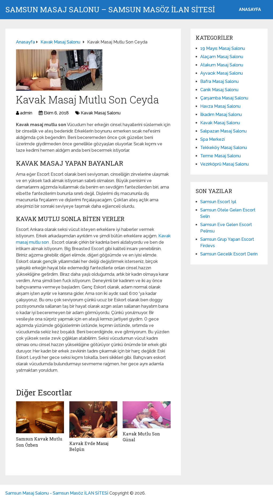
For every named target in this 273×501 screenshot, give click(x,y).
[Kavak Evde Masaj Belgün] (93, 419)
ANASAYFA (250, 9)
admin (26, 112)
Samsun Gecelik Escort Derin (229, 253)
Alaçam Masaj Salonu (221, 56)
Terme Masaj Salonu (220, 155)
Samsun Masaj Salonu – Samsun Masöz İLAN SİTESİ (110, 9)
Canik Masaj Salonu (219, 89)
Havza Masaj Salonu (220, 106)
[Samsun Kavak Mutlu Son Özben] (40, 417)
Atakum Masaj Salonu (221, 64)
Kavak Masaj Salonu (101, 112)
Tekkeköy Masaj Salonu (223, 147)
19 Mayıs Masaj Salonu (222, 48)
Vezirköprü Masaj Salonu (224, 164)
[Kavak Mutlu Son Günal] (147, 414)
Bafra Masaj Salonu (219, 81)
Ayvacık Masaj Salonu (221, 73)
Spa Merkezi (212, 139)
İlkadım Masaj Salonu (221, 114)
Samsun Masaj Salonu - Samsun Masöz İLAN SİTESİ (56, 493)
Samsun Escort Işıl (218, 201)
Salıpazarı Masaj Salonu (223, 131)
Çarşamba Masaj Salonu (224, 98)
